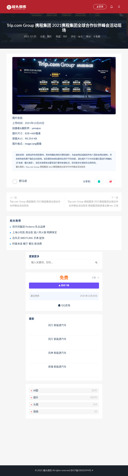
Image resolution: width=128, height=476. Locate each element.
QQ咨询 (65, 305)
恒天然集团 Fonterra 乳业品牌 (28, 227)
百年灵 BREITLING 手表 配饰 (28, 238)
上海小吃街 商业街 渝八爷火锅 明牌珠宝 (34, 232)
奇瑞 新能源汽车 (57, 367)
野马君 (23, 181)
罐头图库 (20, 167)
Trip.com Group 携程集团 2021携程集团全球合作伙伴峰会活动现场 (55, 167)
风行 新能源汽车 (57, 325)
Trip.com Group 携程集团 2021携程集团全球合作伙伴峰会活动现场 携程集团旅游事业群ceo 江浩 (93, 204)
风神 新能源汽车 (57, 353)
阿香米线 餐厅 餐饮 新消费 (27, 244)
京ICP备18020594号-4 (81, 471)
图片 (49, 36)
